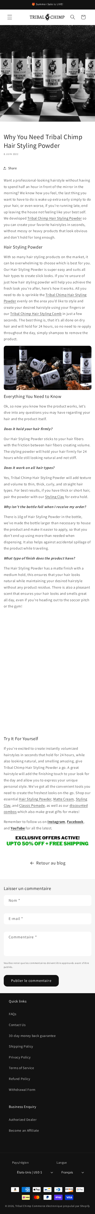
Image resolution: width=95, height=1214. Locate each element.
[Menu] (9, 17)
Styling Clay (54, 496)
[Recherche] (72, 17)
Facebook (75, 821)
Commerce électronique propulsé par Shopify (61, 1206)
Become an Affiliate (24, 1130)
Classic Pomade (32, 805)
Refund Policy (19, 1078)
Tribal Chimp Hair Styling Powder (54, 218)
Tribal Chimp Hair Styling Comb (36, 313)
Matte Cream (63, 799)
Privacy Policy (19, 1057)
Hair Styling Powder (35, 799)
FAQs (12, 1014)
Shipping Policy (21, 1046)
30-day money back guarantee (32, 1035)
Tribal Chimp (23, 1206)
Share (12, 168)
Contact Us (17, 1024)
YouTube (18, 828)
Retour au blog (50, 863)
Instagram (56, 821)
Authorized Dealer (22, 1119)
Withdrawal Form (22, 1089)
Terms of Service (21, 1068)
